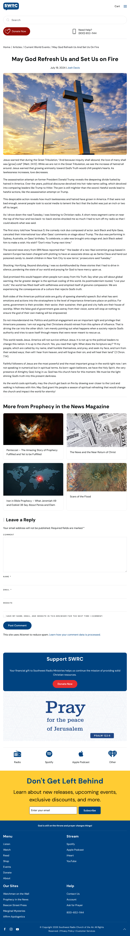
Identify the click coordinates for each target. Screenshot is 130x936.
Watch (7, 849)
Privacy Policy (67, 931)
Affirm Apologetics (14, 916)
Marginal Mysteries (14, 911)
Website (8, 603)
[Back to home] (11, 6)
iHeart (70, 855)
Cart (117, 6)
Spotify (71, 844)
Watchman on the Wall (16, 893)
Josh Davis (73, 67)
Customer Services (85, 931)
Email (7, 590)
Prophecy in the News (15, 899)
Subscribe (90, 810)
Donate (7, 872)
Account (71, 899)
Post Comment (17, 625)
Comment (8, 534)
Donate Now (65, 684)
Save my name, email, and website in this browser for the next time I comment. (54, 616)
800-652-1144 (75, 912)
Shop (6, 861)
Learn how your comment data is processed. (75, 634)
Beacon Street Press (15, 905)
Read (6, 855)
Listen (6, 844)
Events (7, 867)
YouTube (71, 861)
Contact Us (73, 893)
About (6, 878)
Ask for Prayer (75, 905)
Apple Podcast (75, 849)
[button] (125, 6)
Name (7, 576)
